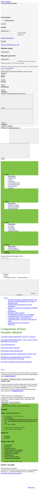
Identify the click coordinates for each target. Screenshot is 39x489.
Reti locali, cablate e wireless (16, 313)
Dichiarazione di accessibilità (12, 451)
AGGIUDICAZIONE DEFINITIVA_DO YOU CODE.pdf (18, 337)
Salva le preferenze (15, 402)
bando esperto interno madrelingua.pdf (12, 351)
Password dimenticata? (7, 38)
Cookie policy (8, 445)
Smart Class (11, 324)
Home (6, 274)
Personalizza (4, 379)
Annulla (3, 126)
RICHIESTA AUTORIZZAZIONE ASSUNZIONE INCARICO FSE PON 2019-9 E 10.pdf (16, 357)
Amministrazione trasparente (12, 458)
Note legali (7, 446)
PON (6, 276)
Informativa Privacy (10, 448)
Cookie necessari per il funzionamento (12, 396)
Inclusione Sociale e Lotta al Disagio (18, 322)
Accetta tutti (28, 379)
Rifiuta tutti (15, 379)
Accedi (3, 23)
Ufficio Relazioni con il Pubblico (13, 450)
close (2, 158)
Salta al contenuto (6, 1)
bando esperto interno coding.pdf (10, 347)
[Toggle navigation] (15, 150)
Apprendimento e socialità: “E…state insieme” (21, 314)
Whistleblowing (8, 455)
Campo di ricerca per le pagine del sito (12, 256)
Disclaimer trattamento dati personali (11, 473)
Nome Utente (22, 33)
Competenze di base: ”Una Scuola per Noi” (20, 316)
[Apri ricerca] (24, 136)
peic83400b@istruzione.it (23, 419)
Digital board (12, 311)
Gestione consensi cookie (11, 456)
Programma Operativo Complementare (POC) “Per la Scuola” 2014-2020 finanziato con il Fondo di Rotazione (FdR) (22, 301)
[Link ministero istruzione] (9, 3)
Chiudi (3, 80)
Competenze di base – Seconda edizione (19, 318)
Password (20, 35)
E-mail (20, 61)
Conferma (9, 126)
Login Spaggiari (10, 68)
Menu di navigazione (25, 294)
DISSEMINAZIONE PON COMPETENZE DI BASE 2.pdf (18, 354)
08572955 (10, 418)
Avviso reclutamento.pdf (8, 344)
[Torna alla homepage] (19, 128)
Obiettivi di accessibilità (11, 453)
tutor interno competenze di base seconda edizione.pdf (16, 362)
